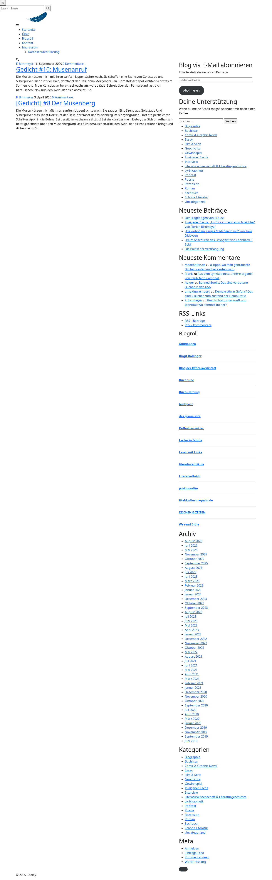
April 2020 (192, 714)
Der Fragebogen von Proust (204, 218)
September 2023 (196, 608)
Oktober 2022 (194, 648)
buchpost (186, 404)
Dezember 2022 (196, 639)
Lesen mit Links (190, 452)
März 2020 (192, 719)
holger (189, 283)
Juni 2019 (191, 741)
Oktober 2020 (194, 701)
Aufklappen (187, 344)
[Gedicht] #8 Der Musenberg (55, 103)
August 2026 (193, 541)
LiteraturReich (189, 476)
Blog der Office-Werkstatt (197, 368)
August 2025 (193, 568)
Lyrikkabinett (194, 171)
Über (25, 34)
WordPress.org (195, 862)
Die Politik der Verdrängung (204, 249)
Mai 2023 (191, 625)
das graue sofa (190, 416)
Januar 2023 (193, 634)
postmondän (188, 488)
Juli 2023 (190, 616)
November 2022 (196, 643)
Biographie (192, 126)
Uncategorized (195, 202)
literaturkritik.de (191, 464)
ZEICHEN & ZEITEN (192, 512)
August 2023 (193, 612)
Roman (190, 188)
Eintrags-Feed (194, 853)
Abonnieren (191, 90)
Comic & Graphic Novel (201, 135)
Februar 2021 (194, 683)
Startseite (29, 30)
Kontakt (27, 43)
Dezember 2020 (196, 692)
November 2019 (196, 732)
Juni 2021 (191, 665)
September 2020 (196, 705)
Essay (189, 139)
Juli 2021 (190, 661)
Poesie (189, 179)
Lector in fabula (190, 440)
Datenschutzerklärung (44, 52)
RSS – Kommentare (198, 325)
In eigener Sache (196, 157)
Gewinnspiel (193, 153)
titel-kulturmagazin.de (196, 500)
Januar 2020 (193, 723)
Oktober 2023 (194, 603)
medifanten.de (195, 265)
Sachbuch (192, 193)
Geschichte (192, 148)
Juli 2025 (190, 572)
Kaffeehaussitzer (191, 428)
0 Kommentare (62, 97)
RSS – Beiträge (195, 321)
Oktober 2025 (194, 559)
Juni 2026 (191, 545)
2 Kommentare (73, 64)
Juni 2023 (191, 621)
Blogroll (27, 38)
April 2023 (192, 630)
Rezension (192, 184)
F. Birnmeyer (24, 64)
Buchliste (191, 131)
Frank (189, 274)
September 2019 (196, 736)
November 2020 (196, 696)
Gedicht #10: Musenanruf (51, 69)
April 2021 (192, 674)
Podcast (190, 175)
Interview (191, 162)
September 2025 (196, 563)
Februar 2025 (194, 585)
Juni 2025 (191, 577)
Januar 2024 (193, 594)
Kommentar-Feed (197, 857)
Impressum (30, 47)
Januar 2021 (193, 688)
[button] (183, 869)
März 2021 (192, 679)
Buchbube (186, 380)
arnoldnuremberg (197, 291)
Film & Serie (193, 144)
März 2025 (192, 581)
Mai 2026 (191, 550)
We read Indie (189, 524)
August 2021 (193, 656)
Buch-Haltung (189, 392)
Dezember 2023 (196, 599)
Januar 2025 (193, 590)
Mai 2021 (191, 670)
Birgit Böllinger (190, 356)
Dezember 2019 (196, 728)
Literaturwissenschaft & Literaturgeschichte (215, 166)
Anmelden (192, 848)
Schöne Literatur (196, 197)
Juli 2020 (190, 710)
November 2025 (196, 554)
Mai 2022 (191, 652)
